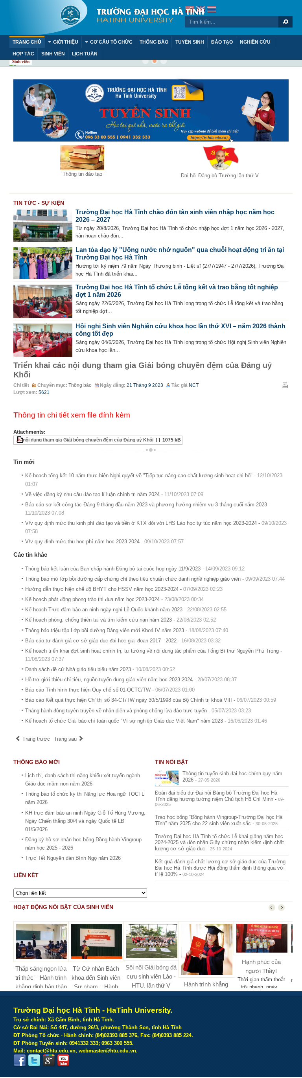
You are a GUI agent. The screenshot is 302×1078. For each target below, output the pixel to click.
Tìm (285, 22)
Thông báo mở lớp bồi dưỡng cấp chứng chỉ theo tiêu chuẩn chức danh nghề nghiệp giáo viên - (155, 579)
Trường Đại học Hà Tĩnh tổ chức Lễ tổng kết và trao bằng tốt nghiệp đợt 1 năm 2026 (177, 291)
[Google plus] (48, 1060)
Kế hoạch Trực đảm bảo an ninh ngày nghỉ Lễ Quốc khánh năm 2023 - (125, 610)
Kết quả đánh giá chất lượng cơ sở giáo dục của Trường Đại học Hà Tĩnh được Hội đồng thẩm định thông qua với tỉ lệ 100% (220, 868)
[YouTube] (63, 1060)
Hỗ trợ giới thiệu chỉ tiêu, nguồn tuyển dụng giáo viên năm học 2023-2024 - (131, 679)
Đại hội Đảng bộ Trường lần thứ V (220, 175)
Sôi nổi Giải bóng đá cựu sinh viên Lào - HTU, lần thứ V (151, 976)
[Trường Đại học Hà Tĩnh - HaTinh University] (106, 17)
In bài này (285, 385)
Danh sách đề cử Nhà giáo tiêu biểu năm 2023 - (100, 669)
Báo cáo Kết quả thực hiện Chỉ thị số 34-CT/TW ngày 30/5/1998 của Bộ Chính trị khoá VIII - (150, 700)
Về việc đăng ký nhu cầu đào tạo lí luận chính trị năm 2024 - (114, 494)
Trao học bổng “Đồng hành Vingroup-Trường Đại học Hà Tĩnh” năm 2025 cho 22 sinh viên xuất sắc (218, 820)
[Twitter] (34, 1060)
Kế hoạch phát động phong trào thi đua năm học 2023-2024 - (114, 599)
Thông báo (80, 385)
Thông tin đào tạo (82, 174)
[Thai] (211, 10)
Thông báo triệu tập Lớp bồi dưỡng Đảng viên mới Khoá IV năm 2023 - (126, 630)
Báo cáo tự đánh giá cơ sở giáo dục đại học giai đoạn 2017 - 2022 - (123, 641)
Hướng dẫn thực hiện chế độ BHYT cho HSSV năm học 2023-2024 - (124, 589)
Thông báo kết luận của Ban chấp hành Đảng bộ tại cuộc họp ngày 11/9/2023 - (135, 569)
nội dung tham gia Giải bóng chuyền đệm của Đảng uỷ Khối (88, 440)
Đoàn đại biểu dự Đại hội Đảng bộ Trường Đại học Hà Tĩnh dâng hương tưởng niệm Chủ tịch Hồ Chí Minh (216, 796)
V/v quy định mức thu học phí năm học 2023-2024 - (104, 542)
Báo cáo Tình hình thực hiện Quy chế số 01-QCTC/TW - (110, 690)
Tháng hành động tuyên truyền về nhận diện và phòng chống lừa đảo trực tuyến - (138, 711)
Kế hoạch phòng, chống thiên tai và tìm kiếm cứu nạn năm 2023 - (120, 620)
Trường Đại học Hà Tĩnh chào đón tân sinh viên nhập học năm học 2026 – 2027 (175, 216)
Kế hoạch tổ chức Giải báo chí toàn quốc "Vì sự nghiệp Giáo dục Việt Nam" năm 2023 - (146, 721)
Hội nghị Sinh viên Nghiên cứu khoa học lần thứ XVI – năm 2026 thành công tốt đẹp (180, 330)
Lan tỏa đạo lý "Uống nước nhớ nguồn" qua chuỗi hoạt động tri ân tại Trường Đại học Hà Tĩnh (180, 254)
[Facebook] (19, 1060)
